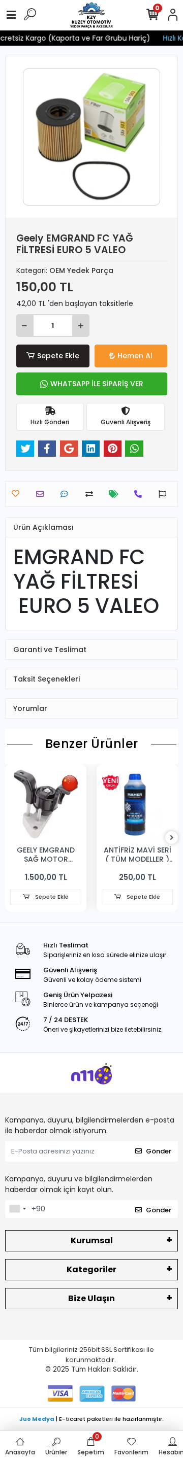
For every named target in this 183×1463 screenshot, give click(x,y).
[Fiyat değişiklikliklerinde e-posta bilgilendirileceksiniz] (116, 494)
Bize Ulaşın (91, 1298)
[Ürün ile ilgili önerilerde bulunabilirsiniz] (165, 494)
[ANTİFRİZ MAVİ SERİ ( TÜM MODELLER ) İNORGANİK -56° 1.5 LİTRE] (137, 804)
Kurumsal (92, 1240)
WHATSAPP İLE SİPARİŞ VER (96, 384)
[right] (171, 838)
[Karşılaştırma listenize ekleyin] (92, 494)
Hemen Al (134, 356)
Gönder (158, 1151)
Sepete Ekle (58, 356)
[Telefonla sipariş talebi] (140, 494)
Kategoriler (91, 1269)
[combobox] (17, 1209)
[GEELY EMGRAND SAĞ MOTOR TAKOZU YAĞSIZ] (45, 804)
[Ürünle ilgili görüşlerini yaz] (67, 494)
